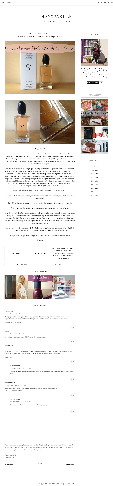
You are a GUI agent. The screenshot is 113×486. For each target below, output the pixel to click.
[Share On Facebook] (38, 253)
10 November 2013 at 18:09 (15, 348)
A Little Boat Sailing (15, 391)
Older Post (70, 464)
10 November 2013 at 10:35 (15, 313)
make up (56, 255)
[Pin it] (41, 253)
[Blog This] (44, 253)
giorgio (70, 253)
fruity (64, 253)
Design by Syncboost (67, 484)
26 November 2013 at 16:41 (20, 401)
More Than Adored (15, 323)
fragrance (58, 253)
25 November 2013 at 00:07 (15, 385)
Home (3, 2)
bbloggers (70, 248)
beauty (58, 251)
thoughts (66, 258)
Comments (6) (16, 253)
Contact (9, 2)
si (72, 255)
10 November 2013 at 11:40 (15, 333)
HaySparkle (55, 484)
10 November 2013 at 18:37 (20, 368)
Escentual (50, 228)
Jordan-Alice (8, 357)
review (68, 255)
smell (60, 258)
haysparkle (10, 331)
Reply (72, 327)
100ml (58, 248)
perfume (63, 255)
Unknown (9, 311)
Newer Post (9, 464)
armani (63, 248)
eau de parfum (66, 251)
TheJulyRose (10, 383)
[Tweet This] (36, 253)
